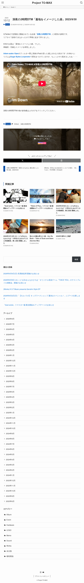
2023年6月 (10, 501)
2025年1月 (10, 412)
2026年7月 (10, 324)
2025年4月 (10, 397)
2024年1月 (10, 475)
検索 (76, 259)
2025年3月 (10, 402)
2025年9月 (10, 376)
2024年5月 (10, 454)
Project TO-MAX (42, 2)
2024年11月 (10, 423)
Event (8, 519)
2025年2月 (10, 407)
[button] (22, 160)
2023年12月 (10, 480)
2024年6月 (10, 449)
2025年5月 (10, 391)
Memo (8, 535)
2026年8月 (10, 318)
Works (8, 545)
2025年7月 (10, 386)
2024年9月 (10, 433)
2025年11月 (10, 365)
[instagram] (41, 572)
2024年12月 (10, 418)
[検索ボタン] (81, 2)
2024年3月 (10, 464)
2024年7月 (10, 444)
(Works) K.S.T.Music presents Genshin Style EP (21, 289)
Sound (7, 24)
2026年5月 (10, 334)
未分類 (9, 551)
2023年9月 (10, 496)
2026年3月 (10, 345)
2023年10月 (10, 491)
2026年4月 (10, 339)
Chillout (16, 124)
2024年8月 (10, 438)
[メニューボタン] (2, 2)
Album (8, 514)
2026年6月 (10, 329)
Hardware (10, 525)
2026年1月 (10, 355)
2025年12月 (10, 360)
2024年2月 (10, 470)
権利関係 (9, 556)
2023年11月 (10, 485)
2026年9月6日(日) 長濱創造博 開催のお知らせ (21, 273)
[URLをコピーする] (61, 160)
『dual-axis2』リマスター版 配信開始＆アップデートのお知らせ (28, 305)
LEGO (8, 530)
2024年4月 (10, 459)
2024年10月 (10, 428)
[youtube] (43, 572)
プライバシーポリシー (42, 576)
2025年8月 (10, 381)
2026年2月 (10, 350)
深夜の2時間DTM (26, 124)
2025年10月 (10, 371)
